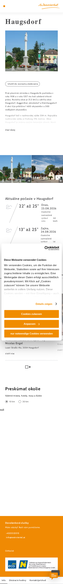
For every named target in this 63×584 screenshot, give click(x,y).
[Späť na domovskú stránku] (49, 6)
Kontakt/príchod (38, 580)
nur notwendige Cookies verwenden (31, 333)
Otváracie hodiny (17, 580)
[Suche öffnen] (14, 6)
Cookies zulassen (31, 314)
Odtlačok (9, 550)
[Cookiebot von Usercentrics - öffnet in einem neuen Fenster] (45, 248)
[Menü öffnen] (4, 6)
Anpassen (29, 323)
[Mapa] (9, 6)
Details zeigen (44, 303)
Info (4, 580)
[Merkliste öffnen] (12, 6)
